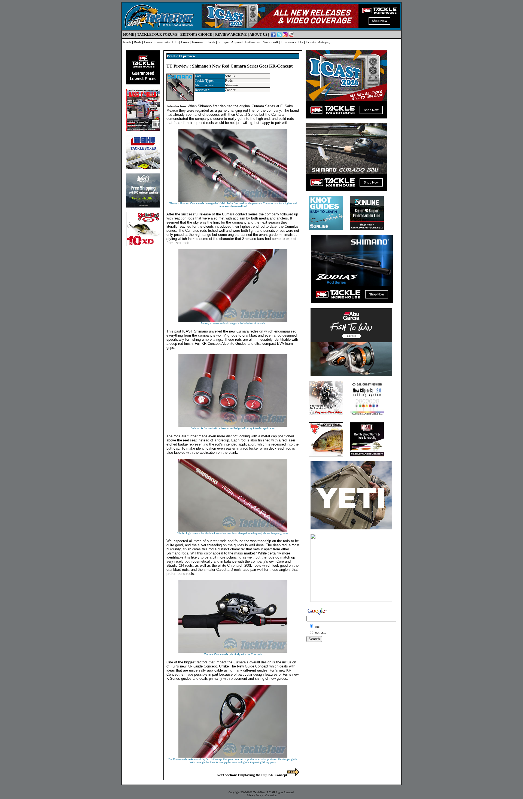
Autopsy (324, 42)
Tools (211, 42)
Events (311, 42)
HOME (128, 34)
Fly (300, 42)
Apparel (237, 42)
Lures (148, 42)
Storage (223, 42)
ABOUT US (258, 34)
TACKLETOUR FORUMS (157, 34)
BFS (175, 42)
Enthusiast (253, 42)
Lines (185, 42)
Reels (127, 42)
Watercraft (270, 42)
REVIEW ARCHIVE (231, 34)
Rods (137, 42)
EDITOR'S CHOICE (196, 34)
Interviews (288, 42)
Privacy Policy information (261, 795)
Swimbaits (162, 42)
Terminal (198, 42)
